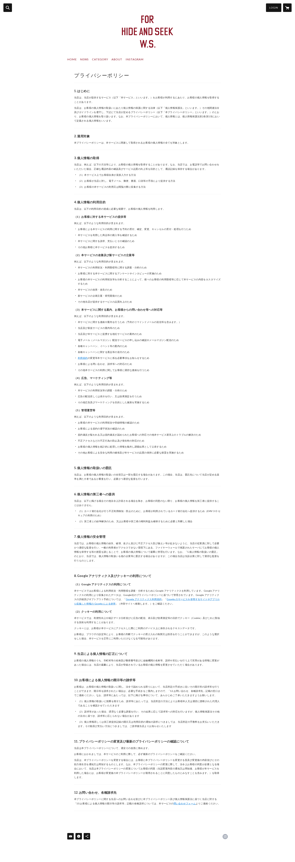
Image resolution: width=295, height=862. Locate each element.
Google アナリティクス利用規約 (144, 599)
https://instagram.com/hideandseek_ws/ (225, 836)
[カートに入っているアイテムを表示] (287, 7)
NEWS (84, 59)
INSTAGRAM (135, 59)
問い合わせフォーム (185, 803)
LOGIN (273, 7)
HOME (72, 59)
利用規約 (83, 357)
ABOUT (116, 59)
